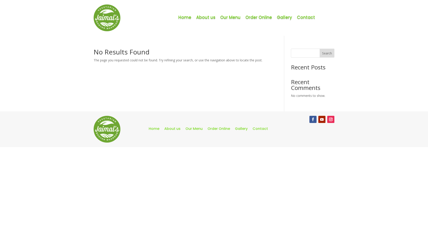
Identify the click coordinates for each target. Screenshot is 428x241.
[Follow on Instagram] (330, 119)
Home (184, 17)
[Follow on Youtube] (321, 119)
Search (327, 53)
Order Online (258, 17)
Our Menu (230, 17)
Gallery (284, 17)
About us (205, 17)
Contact (306, 17)
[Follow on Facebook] (313, 119)
